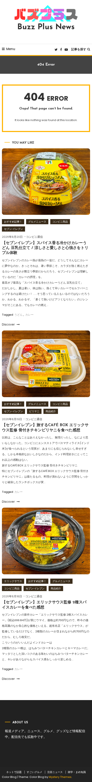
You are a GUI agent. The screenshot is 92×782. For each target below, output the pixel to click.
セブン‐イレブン (13, 229)
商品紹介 (51, 411)
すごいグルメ (34, 772)
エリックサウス (13, 581)
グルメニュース (37, 221)
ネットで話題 (14, 772)
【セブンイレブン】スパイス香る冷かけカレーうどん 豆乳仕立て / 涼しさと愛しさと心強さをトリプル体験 (45, 248)
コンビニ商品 (60, 221)
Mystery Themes (60, 777)
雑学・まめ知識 (77, 772)
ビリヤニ (34, 411)
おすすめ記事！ (13, 221)
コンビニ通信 (34, 237)
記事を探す (78, 49)
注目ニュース (55, 772)
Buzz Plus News (46, 27)
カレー (29, 315)
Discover (9, 324)
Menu (10, 49)
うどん (18, 315)
